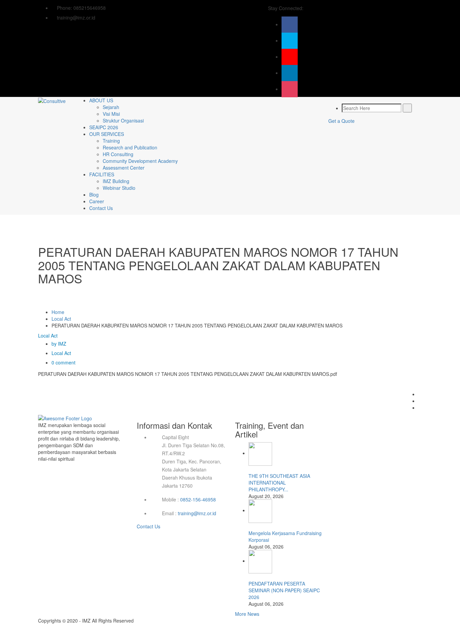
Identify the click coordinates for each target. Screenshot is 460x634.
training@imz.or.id (197, 513)
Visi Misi (111, 113)
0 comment (63, 362)
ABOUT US (101, 100)
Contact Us (101, 208)
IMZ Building (116, 181)
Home (58, 312)
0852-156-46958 (198, 499)
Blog (94, 194)
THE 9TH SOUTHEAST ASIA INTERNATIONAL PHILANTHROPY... (279, 482)
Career (96, 201)
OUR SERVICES (106, 134)
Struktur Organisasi (123, 120)
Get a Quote (341, 120)
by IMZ (59, 343)
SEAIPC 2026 (103, 127)
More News (247, 613)
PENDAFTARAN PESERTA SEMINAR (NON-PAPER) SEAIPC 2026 (284, 590)
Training (111, 140)
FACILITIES (101, 174)
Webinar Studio (119, 187)
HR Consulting (118, 154)
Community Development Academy (140, 160)
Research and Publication (130, 147)
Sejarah (111, 107)
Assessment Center (123, 167)
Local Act (61, 318)
